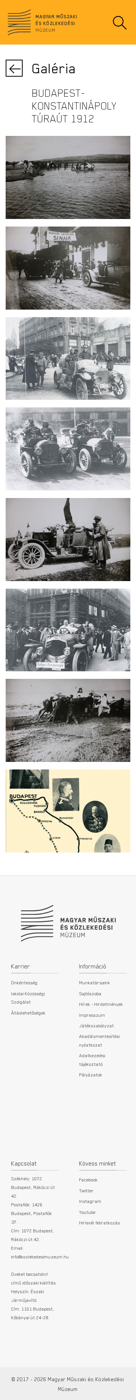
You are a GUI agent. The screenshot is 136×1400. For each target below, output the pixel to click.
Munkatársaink (94, 982)
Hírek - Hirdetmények (101, 1004)
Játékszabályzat (96, 1025)
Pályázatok (90, 1074)
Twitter (86, 1190)
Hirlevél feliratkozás (99, 1222)
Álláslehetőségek (28, 1012)
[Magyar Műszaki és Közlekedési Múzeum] (68, 919)
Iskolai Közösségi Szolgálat (28, 997)
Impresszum (92, 1015)
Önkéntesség (24, 982)
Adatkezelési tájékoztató (92, 1059)
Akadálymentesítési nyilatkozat (99, 1040)
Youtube (87, 1212)
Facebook (88, 1179)
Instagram (90, 1201)
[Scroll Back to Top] (125, 1390)
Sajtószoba (90, 993)
